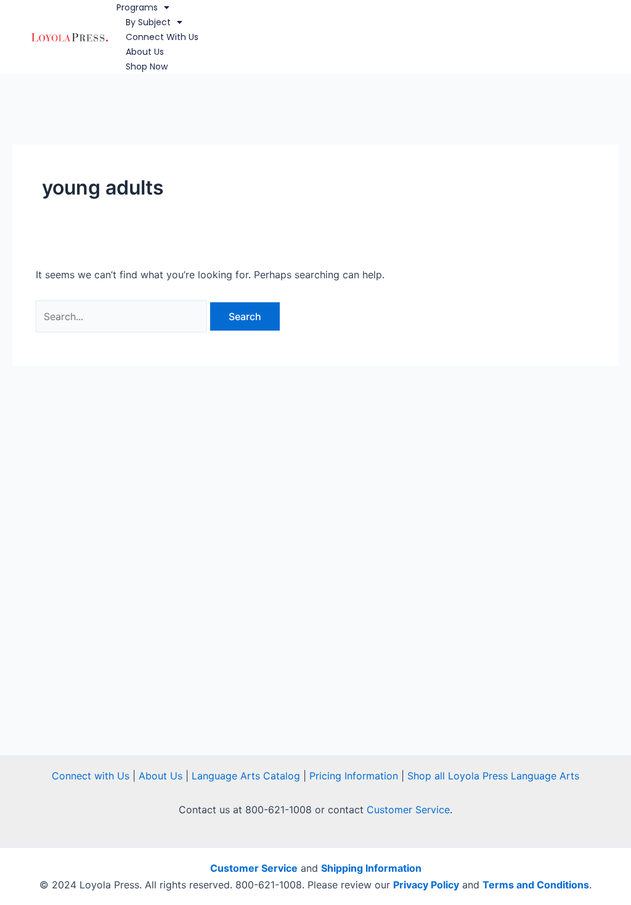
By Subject (148, 22)
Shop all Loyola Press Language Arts (493, 776)
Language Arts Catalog (246, 776)
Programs (137, 7)
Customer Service (408, 809)
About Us (145, 52)
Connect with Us (162, 37)
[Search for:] (123, 316)
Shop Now (147, 66)
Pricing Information (353, 776)
